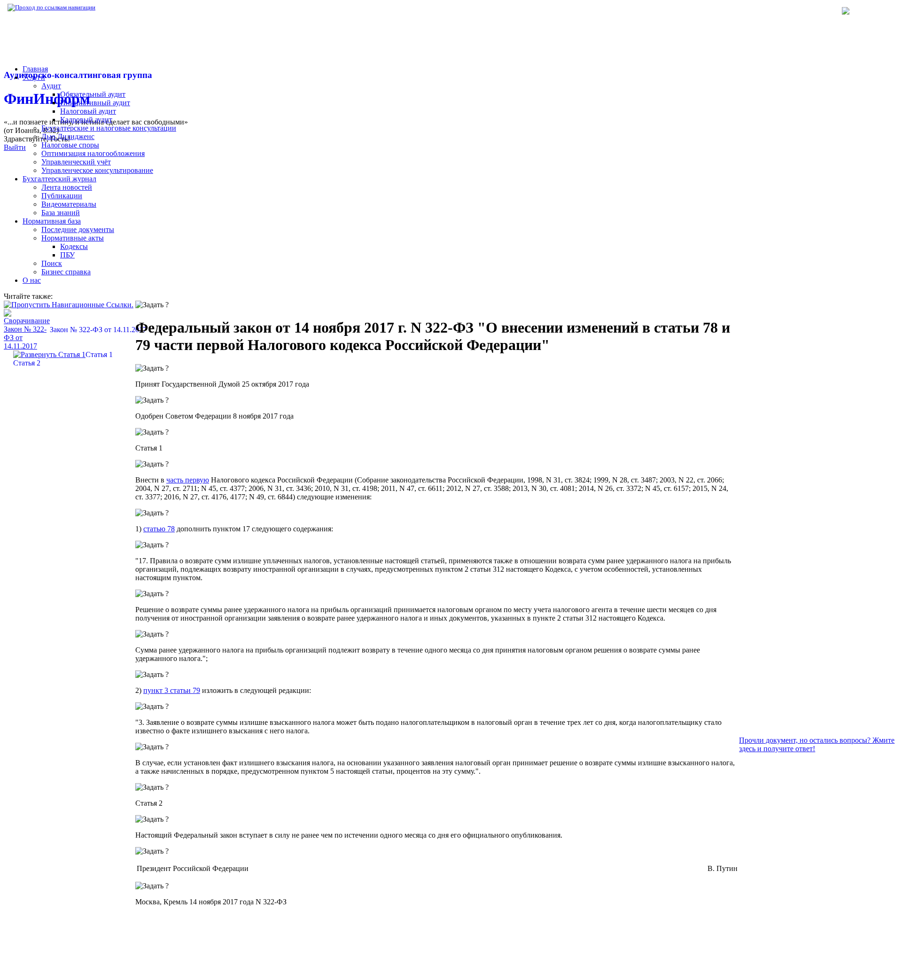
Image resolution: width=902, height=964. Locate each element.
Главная (35, 69)
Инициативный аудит (95, 103)
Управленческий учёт (76, 162)
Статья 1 (99, 354)
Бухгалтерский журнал (59, 179)
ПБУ (67, 255)
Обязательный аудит (92, 94)
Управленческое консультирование (97, 170)
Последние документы (77, 229)
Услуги (34, 77)
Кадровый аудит (86, 120)
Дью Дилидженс (67, 136)
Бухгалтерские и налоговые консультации (108, 128)
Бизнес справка (66, 272)
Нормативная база (127, 7)
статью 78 (159, 529)
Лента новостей (66, 187)
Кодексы (74, 246)
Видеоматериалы (68, 204)
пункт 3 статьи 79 (171, 690)
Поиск (51, 263)
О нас (32, 280)
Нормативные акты (72, 238)
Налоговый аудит (88, 111)
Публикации (61, 196)
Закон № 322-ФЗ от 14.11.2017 (98, 330)
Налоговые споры (70, 145)
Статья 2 (26, 363)
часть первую (187, 480)
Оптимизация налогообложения (93, 153)
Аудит (51, 86)
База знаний (60, 213)
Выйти (15, 147)
